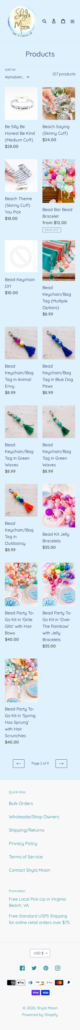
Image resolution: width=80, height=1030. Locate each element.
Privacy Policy (23, 843)
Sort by (10, 69)
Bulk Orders (21, 803)
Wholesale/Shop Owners (34, 816)
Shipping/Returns (26, 830)
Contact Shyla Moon (29, 870)
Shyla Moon (47, 1008)
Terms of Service (26, 856)
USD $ (39, 953)
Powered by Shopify (40, 1014)
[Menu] (72, 20)
